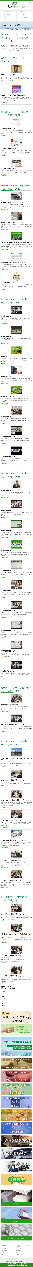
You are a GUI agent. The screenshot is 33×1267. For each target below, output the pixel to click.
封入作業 (19, 1248)
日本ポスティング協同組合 (16, 5)
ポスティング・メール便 (25, 11)
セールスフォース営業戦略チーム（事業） (9, 987)
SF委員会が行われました (8, 128)
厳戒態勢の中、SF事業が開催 (9, 704)
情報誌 (24, 14)
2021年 (3, 1001)
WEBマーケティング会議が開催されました (13, 95)
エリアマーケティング (8, 14)
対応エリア (16, 1221)
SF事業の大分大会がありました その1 (12, 202)
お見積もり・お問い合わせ (16, 1238)
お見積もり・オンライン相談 (30, 3)
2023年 (3, 996)
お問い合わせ (20, 1254)
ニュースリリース (21, 1252)
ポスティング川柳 (25, 20)
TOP (7, 29)
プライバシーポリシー (13, 1259)
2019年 (3, 1005)
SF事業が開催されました (8, 316)
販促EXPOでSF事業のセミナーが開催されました (15, 840)
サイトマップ (21, 1259)
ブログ (8, 20)
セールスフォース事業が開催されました (12, 724)
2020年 (3, 1003)
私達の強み (8, 11)
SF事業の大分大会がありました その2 (12, 222)
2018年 (3, 1008)
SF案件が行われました (7, 282)
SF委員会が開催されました (9, 148)
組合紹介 (25, 17)
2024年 (3, 993)
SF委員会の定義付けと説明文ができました (13, 262)
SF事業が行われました (7, 356)
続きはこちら (5, 81)
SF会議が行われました (7, 671)
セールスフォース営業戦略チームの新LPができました (16, 242)
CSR (3, 1254)
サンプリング (8, 17)
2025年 (3, 991)
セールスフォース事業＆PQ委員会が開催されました (16, 800)
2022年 (3, 998)
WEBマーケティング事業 (8, 75)
